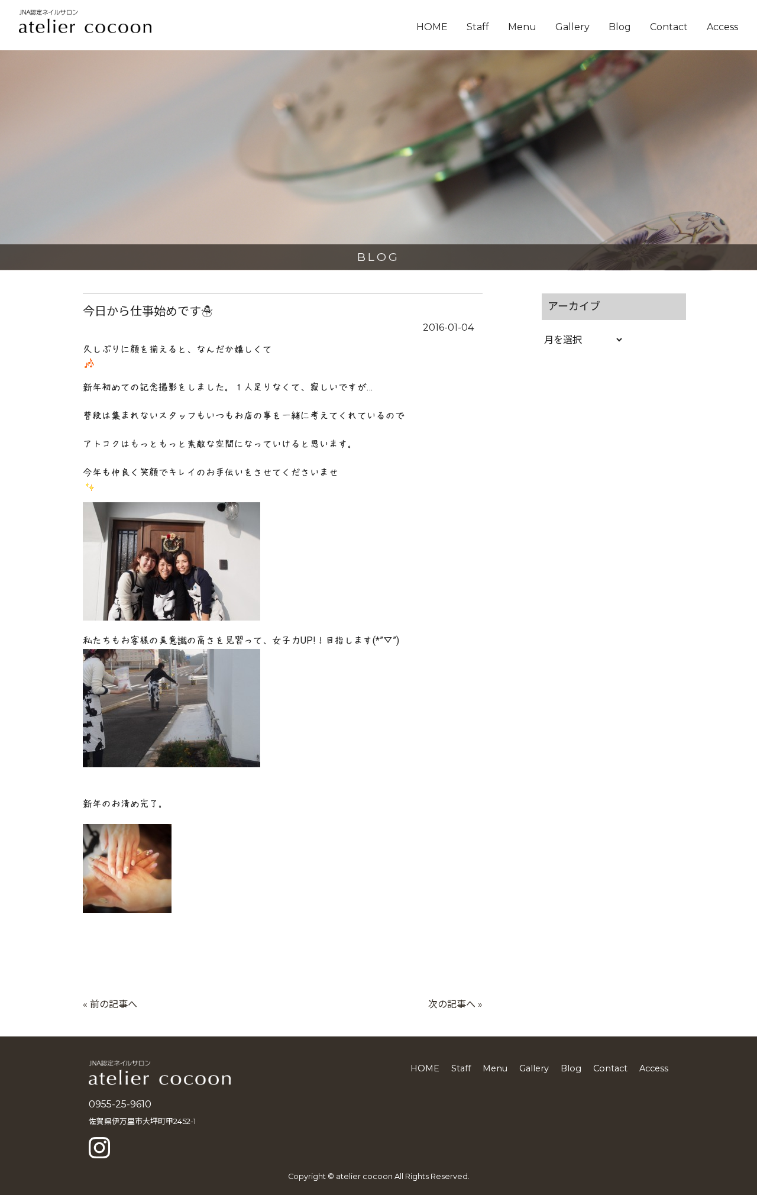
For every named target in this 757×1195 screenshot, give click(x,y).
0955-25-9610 (120, 1104)
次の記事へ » (455, 1004)
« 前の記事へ (110, 1004)
